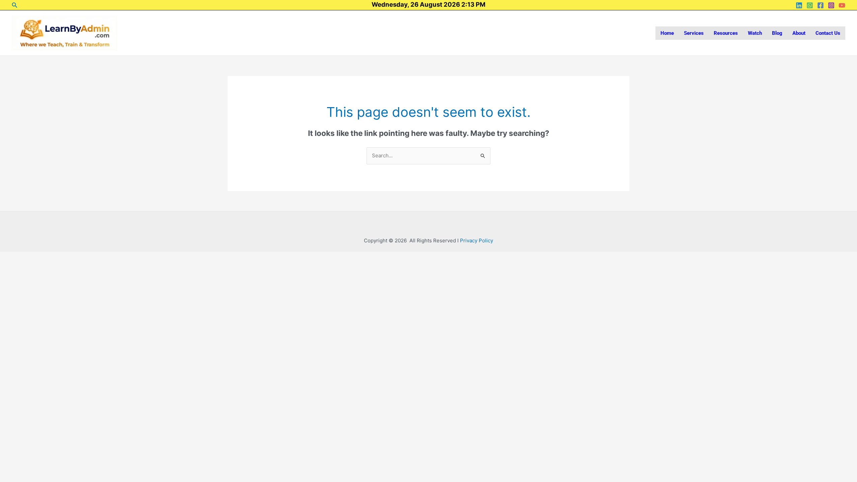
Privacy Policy (476, 240)
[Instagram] (831, 5)
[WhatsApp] (809, 5)
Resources (726, 33)
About (798, 33)
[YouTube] (842, 5)
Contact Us (827, 33)
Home (667, 33)
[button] (15, 5)
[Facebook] (820, 5)
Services (694, 33)
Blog (777, 33)
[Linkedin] (799, 5)
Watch (755, 33)
